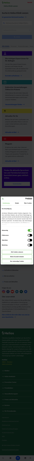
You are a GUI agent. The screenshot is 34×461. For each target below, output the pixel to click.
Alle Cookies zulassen (17, 252)
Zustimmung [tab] (6, 203)
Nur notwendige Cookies (17, 261)
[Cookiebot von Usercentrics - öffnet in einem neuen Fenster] (25, 199)
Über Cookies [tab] (28, 203)
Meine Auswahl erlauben (17, 256)
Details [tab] (17, 203)
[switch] (30, 235)
